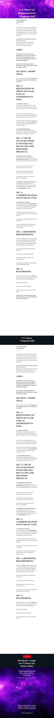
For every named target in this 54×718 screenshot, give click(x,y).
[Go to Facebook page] (24, 684)
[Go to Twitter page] (31, 684)
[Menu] (51, 3)
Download (27, 656)
